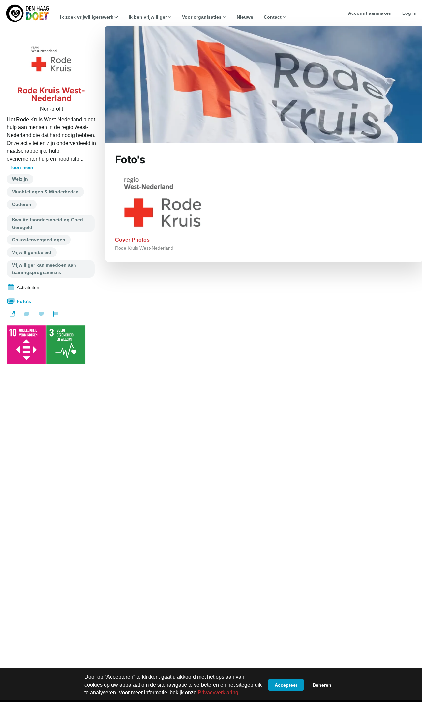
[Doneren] (41, 314)
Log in (409, 13)
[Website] (12, 314)
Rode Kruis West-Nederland (51, 94)
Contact (273, 17)
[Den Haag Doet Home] (27, 13)
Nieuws (245, 17)
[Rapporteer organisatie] (55, 314)
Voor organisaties (202, 17)
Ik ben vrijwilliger (148, 17)
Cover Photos (132, 240)
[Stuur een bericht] (26, 314)
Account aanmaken (370, 13)
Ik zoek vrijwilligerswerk (86, 17)
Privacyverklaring (218, 692)
